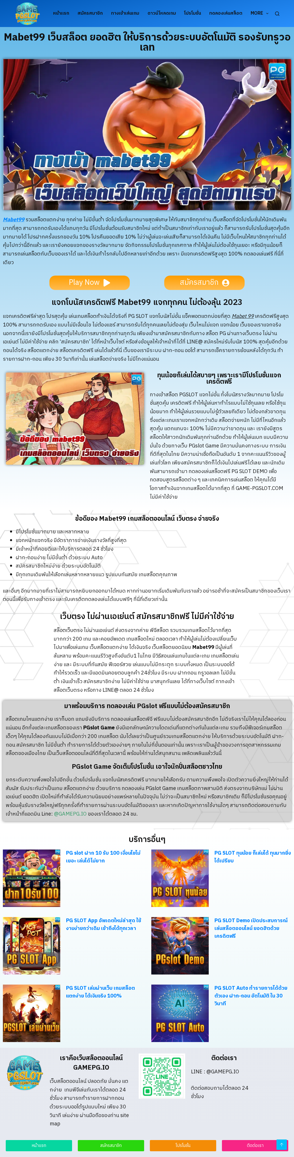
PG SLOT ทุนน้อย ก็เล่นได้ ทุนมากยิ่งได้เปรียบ (252, 857)
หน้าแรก (61, 13)
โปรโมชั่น (192, 13)
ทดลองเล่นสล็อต (225, 13)
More (257, 13)
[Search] (277, 13)
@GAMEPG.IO (70, 814)
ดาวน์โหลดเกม (162, 13)
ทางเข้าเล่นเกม (125, 13)
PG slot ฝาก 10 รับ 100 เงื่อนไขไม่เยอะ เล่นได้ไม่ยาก (103, 857)
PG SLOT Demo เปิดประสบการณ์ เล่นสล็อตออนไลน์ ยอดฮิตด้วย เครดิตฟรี (251, 928)
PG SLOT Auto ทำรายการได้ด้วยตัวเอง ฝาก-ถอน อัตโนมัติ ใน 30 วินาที (250, 996)
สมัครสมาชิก (90, 13)
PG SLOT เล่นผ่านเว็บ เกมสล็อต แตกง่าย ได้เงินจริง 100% (100, 992)
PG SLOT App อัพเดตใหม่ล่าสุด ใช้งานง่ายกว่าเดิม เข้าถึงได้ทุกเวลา (103, 924)
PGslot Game (99, 728)
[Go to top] (281, 1144)
